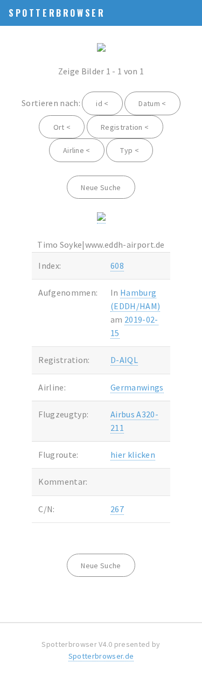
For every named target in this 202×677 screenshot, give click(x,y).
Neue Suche (101, 187)
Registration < (125, 127)
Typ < (129, 150)
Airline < (76, 150)
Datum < (152, 103)
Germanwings (137, 387)
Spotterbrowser (57, 12)
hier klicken (132, 454)
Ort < (62, 127)
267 (117, 509)
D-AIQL (124, 359)
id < (102, 103)
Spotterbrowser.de (101, 656)
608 (117, 265)
